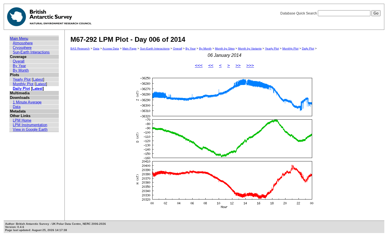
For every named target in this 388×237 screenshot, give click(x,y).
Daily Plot (21, 88)
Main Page (129, 48)
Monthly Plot (23, 84)
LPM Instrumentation (30, 125)
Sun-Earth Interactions (31, 52)
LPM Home (22, 120)
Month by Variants (250, 48)
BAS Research (80, 48)
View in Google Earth (30, 129)
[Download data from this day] (224, 208)
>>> (250, 65)
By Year (19, 66)
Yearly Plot (22, 79)
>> (238, 65)
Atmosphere (23, 43)
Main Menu (19, 38)
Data (16, 107)
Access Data (111, 48)
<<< (199, 65)
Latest (38, 79)
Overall (18, 61)
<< (210, 65)
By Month (21, 70)
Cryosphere (22, 47)
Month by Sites (225, 48)
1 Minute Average (27, 102)
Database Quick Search (299, 13)
